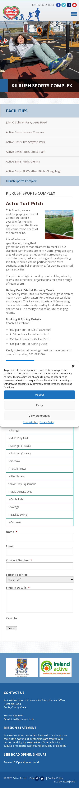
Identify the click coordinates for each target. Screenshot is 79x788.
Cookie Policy (30, 422)
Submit (11, 628)
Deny (39, 405)
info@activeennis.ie (22, 719)
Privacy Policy (47, 422)
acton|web (68, 781)
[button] (73, 366)
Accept (39, 394)
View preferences (39, 415)
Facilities (16, 111)
